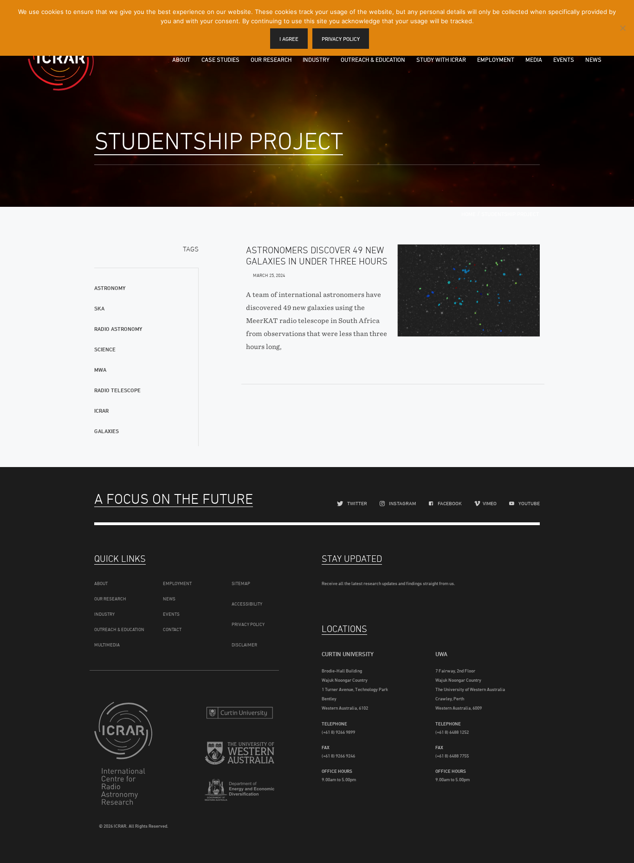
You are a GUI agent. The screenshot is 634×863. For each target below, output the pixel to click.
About (181, 59)
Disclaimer (244, 644)
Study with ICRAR (441, 59)
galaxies (106, 431)
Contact (172, 629)
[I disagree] (622, 28)
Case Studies (220, 59)
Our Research (271, 59)
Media (533, 59)
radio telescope (117, 390)
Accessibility (247, 603)
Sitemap (241, 583)
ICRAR (61, 58)
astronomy (109, 287)
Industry (316, 59)
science (105, 349)
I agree (288, 38)
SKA (99, 308)
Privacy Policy (248, 624)
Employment (495, 59)
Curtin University (239, 713)
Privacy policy (341, 38)
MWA (100, 369)
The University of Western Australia (239, 754)
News (593, 59)
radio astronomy (118, 328)
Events (563, 59)
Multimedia (107, 644)
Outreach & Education (373, 59)
